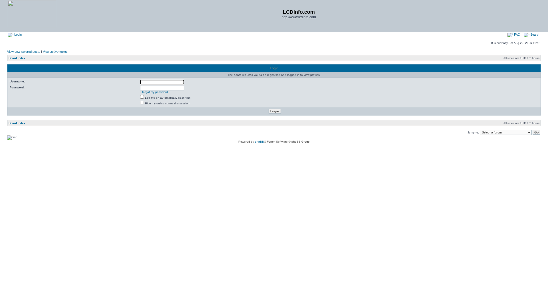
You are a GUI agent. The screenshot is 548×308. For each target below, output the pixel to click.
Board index (17, 58)
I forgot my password (154, 92)
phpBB (259, 141)
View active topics (55, 51)
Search (534, 34)
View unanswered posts (23, 51)
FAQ (516, 34)
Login (17, 34)
